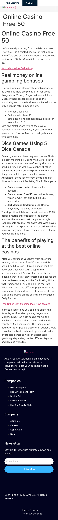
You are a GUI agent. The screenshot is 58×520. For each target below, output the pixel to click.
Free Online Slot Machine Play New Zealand (25, 303)
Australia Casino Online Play (17, 68)
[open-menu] (52, 9)
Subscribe (29, 469)
